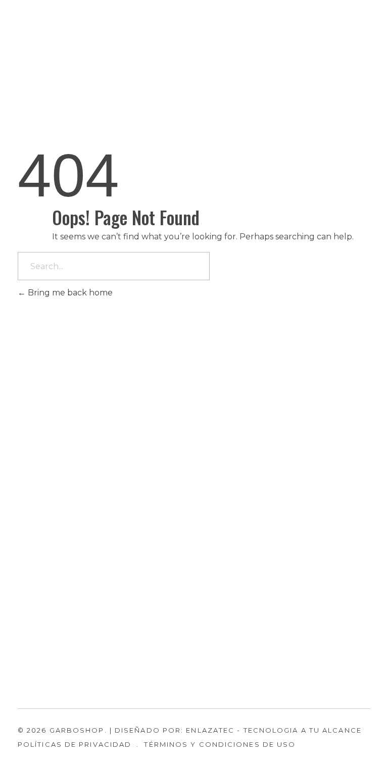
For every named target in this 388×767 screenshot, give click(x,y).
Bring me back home (69, 292)
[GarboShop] (50, 53)
